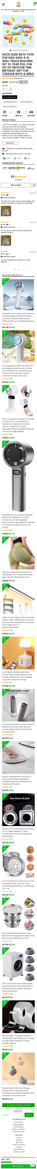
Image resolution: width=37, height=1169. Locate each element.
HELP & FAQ (18, 1122)
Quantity (5, 86)
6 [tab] (18, 50)
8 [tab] (21, 50)
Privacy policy (18, 1124)
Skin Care (19, 1142)
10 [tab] (25, 50)
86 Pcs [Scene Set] (9, 107)
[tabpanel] (18, 32)
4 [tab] (15, 50)
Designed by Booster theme (25, 1157)
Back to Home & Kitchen (20, 1105)
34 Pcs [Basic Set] (9, 97)
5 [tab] (16, 50)
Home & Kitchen (19, 1145)
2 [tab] (11, 50)
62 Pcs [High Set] (27, 102)
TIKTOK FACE (11, 1157)
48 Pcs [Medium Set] (10, 102)
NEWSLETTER (18, 1111)
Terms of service (18, 1129)
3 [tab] (13, 50)
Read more (10, 143)
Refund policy (18, 1127)
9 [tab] (23, 50)
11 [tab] (26, 50)
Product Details (9, 120)
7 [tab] (20, 50)
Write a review (16, 185)
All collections (19, 1149)
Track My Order (18, 1131)
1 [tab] (10, 50)
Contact (19, 1147)
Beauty (19, 1140)
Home (19, 1138)
